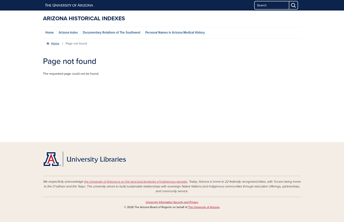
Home (49, 32)
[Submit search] (293, 5)
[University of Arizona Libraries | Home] (84, 159)
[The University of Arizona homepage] (69, 5)
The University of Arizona (203, 207)
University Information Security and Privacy (172, 202)
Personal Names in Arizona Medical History (175, 32)
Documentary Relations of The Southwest (111, 32)
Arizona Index (68, 32)
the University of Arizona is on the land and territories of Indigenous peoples (135, 182)
